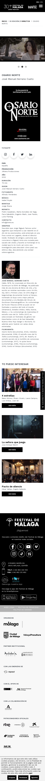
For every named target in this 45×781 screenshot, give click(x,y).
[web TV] (29, 554)
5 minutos (25, 21)
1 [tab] (19, 67)
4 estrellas (8, 395)
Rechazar (23, 777)
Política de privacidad (28, 607)
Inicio (4, 21)
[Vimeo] (36, 546)
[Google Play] (29, 597)
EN (41, 2)
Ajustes (34, 777)
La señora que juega (13, 442)
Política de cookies (22, 610)
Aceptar (12, 777)
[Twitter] (20, 546)
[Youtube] (28, 546)
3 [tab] (26, 67)
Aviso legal (9, 607)
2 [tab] (22, 67)
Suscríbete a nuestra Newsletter (43, 389)
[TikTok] (21, 554)
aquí (30, 773)
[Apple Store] (9, 597)
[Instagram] (14, 554)
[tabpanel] (22, 49)
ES (37, 2)
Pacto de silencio (12, 486)
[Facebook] (12, 547)
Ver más (12, 405)
